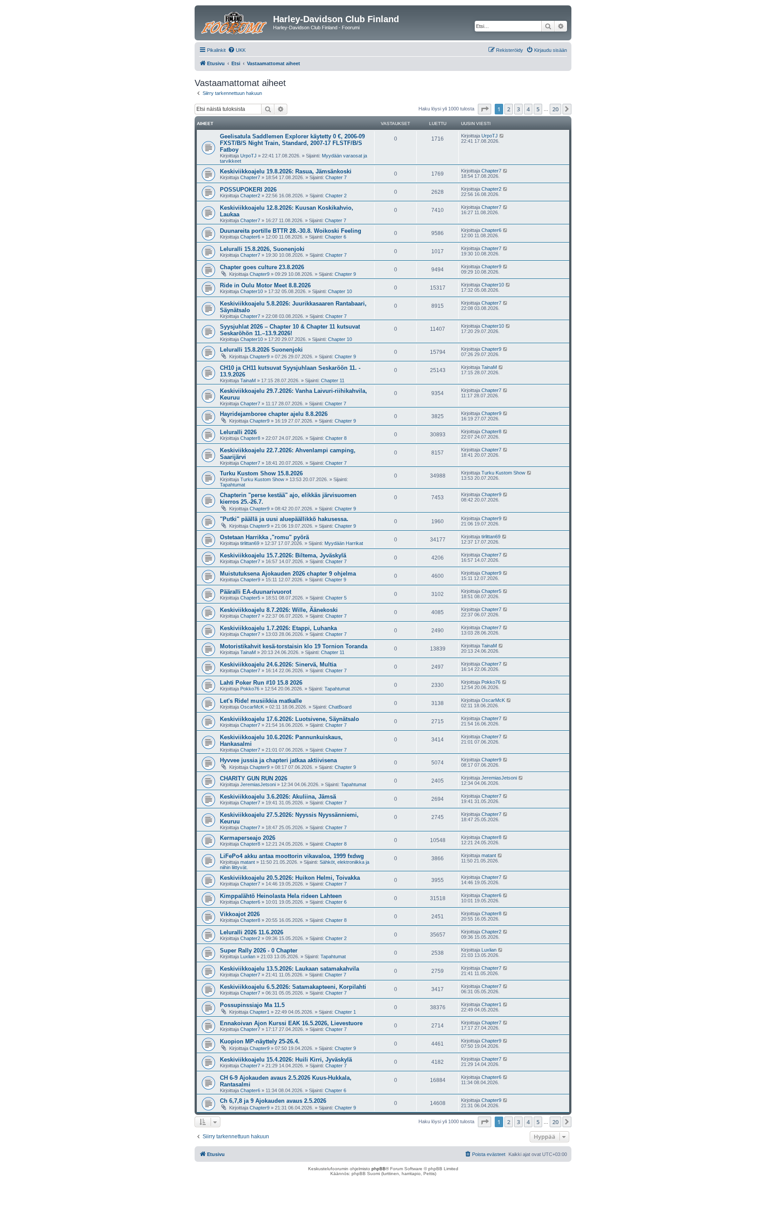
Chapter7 (250, 177)
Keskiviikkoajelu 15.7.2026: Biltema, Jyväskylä (283, 555)
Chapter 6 (335, 236)
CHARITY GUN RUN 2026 (253, 778)
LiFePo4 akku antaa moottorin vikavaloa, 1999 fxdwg (292, 856)
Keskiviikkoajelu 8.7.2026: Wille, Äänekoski (279, 610)
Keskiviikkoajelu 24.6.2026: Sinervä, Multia (278, 664)
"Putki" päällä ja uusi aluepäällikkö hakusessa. (284, 519)
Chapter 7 (336, 177)
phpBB (378, 1168)
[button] (484, 109)
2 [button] (508, 109)
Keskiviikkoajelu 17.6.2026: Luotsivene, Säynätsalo (289, 719)
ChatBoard (340, 706)
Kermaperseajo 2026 (247, 838)
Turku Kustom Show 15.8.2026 (261, 473)
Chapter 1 (345, 1012)
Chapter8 (250, 438)
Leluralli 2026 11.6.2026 (251, 932)
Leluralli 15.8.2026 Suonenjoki (261, 349)
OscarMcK (252, 706)
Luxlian (247, 956)
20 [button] (555, 109)
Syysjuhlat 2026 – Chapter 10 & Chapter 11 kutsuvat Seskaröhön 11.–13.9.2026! (290, 330)
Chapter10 (251, 291)
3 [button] (518, 109)
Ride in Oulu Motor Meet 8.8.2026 (265, 285)
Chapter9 (260, 274)
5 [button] (537, 109)
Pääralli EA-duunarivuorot (255, 591)
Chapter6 (250, 236)
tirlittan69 (249, 543)
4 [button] (528, 109)
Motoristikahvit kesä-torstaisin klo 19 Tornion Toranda (293, 646)
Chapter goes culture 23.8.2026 (262, 267)
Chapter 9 (345, 274)
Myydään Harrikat (343, 543)
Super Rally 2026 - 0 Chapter (258, 950)
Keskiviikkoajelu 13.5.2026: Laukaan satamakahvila (289, 968)
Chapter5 (250, 597)
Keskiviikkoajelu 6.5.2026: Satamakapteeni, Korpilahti (293, 987)
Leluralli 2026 (238, 432)
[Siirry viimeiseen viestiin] (502, 135)
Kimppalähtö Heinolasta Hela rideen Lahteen (281, 896)
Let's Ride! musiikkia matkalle (261, 701)
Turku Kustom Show (262, 479)
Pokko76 (249, 688)
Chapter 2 (336, 195)
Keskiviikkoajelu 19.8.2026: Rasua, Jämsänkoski (286, 171)
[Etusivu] (235, 22)
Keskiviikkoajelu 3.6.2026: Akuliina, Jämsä (278, 796)
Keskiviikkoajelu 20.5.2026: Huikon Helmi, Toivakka (290, 877)
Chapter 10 (340, 291)
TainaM (248, 380)
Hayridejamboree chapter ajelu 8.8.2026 (274, 414)
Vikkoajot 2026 (240, 914)
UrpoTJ (248, 155)
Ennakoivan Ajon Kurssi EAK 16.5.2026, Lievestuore (291, 1023)
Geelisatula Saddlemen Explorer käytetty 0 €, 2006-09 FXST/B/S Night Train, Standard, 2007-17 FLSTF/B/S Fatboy (292, 143)
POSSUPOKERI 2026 (248, 189)
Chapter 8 (336, 438)
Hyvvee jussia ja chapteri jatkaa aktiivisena (278, 760)
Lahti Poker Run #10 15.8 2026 (261, 682)
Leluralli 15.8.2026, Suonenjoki (262, 249)
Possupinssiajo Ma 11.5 (252, 1005)
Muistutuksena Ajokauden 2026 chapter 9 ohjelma (288, 573)
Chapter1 (260, 1012)
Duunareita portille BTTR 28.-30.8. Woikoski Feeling (290, 230)
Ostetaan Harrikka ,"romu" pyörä (264, 537)
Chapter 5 (336, 597)
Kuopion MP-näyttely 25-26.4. (260, 1041)
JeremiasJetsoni (258, 784)
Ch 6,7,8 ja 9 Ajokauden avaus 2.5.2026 (273, 1100)
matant (247, 862)
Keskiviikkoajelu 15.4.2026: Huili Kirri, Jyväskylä (286, 1059)
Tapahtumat (232, 484)
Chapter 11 (332, 380)
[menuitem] (237, 50)
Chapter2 (250, 195)
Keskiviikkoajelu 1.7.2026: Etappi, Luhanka (278, 628)
